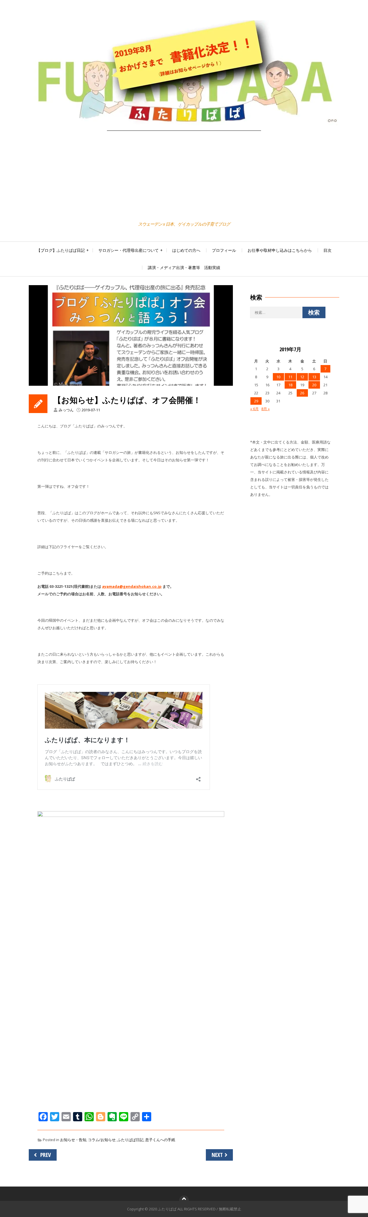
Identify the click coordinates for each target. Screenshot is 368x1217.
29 (256, 401)
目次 (327, 250)
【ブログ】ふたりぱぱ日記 (61, 250)
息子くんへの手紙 (160, 1139)
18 (290, 384)
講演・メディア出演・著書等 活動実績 (184, 267)
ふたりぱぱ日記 (130, 1139)
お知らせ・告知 (73, 1139)
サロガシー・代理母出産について (128, 250)
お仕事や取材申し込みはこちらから (280, 250)
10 (278, 376)
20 (314, 384)
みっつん (66, 409)
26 (302, 393)
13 (314, 376)
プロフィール (224, 250)
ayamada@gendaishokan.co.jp (132, 586)
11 (290, 376)
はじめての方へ (186, 250)
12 (302, 376)
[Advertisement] (184, 177)
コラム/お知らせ (102, 1139)
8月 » (265, 408)
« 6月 (254, 408)
